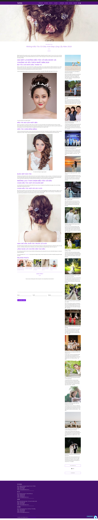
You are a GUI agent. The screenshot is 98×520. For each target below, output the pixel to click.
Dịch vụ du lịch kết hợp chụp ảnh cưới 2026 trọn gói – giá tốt (37, 268)
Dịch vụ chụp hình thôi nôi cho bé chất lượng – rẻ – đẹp (53, 268)
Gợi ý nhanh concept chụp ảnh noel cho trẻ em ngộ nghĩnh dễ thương (21, 268)
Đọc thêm (70, 78)
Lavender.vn (27, 254)
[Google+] (73, 468)
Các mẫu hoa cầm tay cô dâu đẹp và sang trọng (29, 268)
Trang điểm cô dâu (49, 44)
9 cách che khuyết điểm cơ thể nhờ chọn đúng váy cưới (45, 268)
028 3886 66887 (78, 0)
